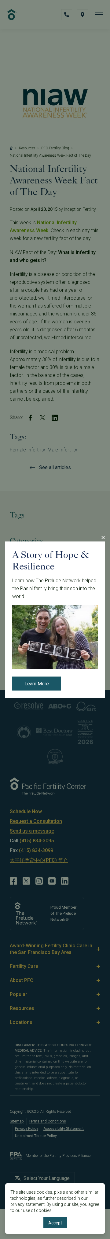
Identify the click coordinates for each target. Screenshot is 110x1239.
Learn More (36, 684)
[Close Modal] (103, 537)
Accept (55, 1222)
